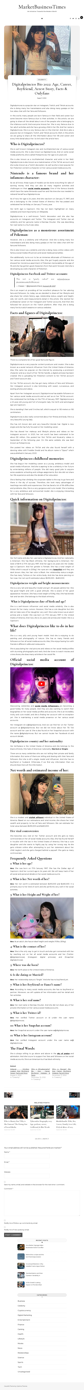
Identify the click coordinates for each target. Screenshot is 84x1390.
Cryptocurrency (24, 1310)
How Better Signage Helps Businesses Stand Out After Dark (35, 1246)
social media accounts (38, 188)
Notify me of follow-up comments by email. (21, 1223)
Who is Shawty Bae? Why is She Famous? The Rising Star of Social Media (15, 1124)
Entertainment (24, 1320)
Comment (8, 1189)
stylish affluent (36, 817)
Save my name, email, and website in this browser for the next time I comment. (34, 1185)
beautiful (57, 570)
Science (21, 1358)
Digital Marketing (25, 1315)
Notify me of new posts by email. (16, 1230)
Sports (20, 1362)
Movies (20, 1343)
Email (7, 1162)
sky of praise (63, 1054)
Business (21, 1301)
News (20, 1348)
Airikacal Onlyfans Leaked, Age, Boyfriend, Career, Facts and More (19, 1071)
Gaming (21, 1329)
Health (20, 1334)
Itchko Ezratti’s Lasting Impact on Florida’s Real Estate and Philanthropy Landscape (34, 1284)
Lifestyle (21, 1339)
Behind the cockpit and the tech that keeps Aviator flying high (35, 1256)
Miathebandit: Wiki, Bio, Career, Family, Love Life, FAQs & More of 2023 (66, 1124)
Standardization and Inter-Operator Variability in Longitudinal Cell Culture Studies (34, 1274)
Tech (20, 1367)
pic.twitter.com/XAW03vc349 (27, 282)
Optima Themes (22, 1386)
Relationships (23, 1353)
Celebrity (42, 79)
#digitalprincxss (63, 279)
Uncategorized (24, 1372)
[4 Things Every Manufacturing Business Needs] (75, 1095)
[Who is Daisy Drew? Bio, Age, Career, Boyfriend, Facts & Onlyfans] (8, 1095)
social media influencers (47, 706)
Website (7, 1172)
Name (7, 1152)
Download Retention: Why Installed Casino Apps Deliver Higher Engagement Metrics (35, 1265)
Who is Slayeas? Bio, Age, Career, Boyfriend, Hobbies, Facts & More (61, 1071)
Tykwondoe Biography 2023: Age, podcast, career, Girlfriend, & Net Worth (41, 1124)
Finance (21, 1325)
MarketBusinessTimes (42, 6)
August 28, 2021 (49, 286)
